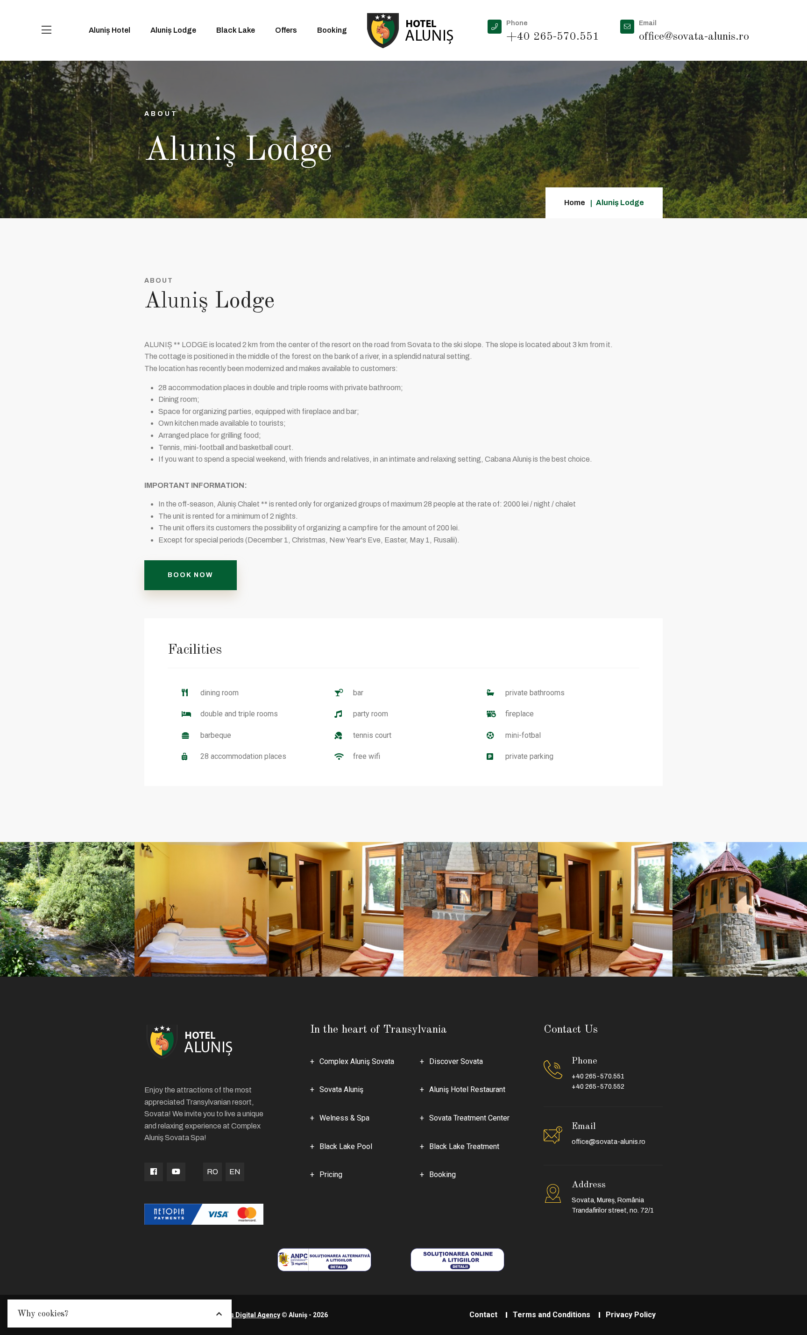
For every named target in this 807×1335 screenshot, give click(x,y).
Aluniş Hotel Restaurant (467, 1089)
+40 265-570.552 (598, 1086)
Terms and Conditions (551, 1314)
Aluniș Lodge (173, 30)
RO (212, 1172)
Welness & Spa (344, 1118)
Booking (332, 30)
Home (574, 203)
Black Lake (235, 30)
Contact (483, 1314)
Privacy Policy (631, 1314)
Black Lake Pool (345, 1146)
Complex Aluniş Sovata (356, 1061)
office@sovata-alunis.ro (608, 1141)
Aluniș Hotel (109, 30)
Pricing (330, 1174)
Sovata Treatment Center (469, 1118)
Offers (286, 30)
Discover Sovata (456, 1061)
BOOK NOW (190, 574)
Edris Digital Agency (249, 1315)
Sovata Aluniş (341, 1089)
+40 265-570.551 (598, 1076)
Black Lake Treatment (464, 1146)
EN (235, 1172)
